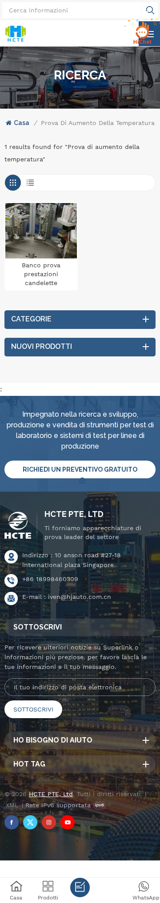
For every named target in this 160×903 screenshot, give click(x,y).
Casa (21, 122)
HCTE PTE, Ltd (74, 514)
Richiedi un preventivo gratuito (80, 469)
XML (12, 805)
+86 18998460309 (50, 578)
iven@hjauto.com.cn (79, 596)
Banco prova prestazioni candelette (41, 274)
